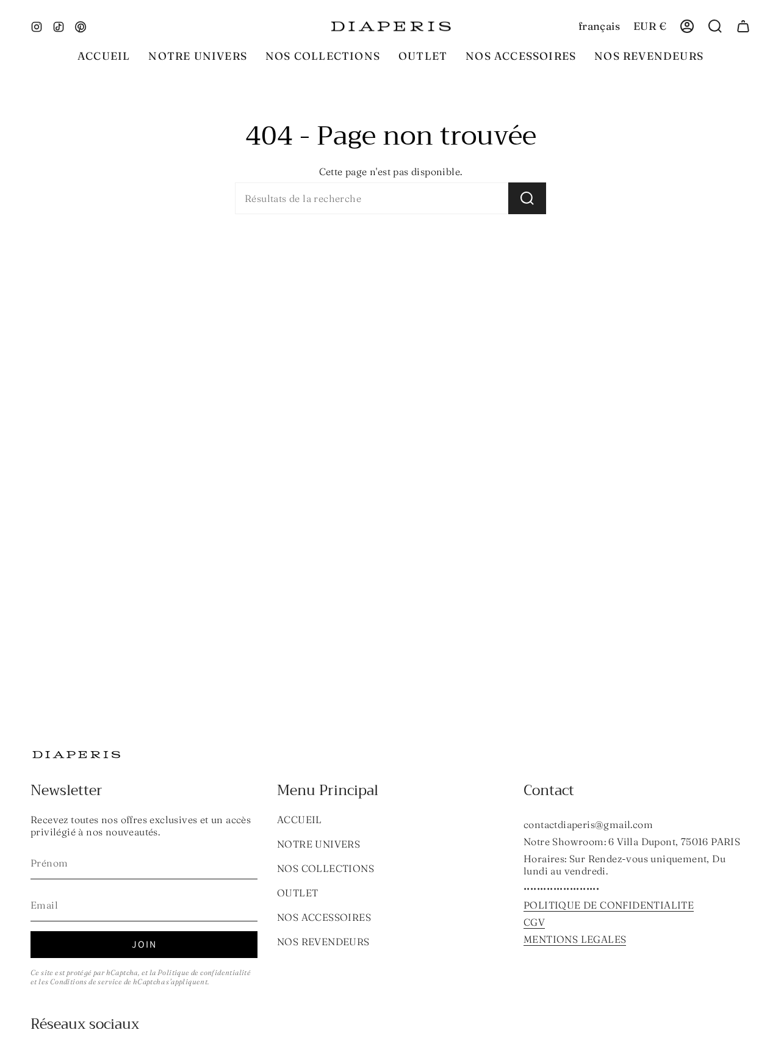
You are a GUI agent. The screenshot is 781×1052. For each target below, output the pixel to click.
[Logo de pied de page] (76, 754)
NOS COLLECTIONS (325, 868)
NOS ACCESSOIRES (324, 917)
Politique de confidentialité (204, 972)
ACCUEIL (299, 819)
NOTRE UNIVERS (318, 844)
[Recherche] (527, 198)
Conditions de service (86, 981)
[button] (322, 55)
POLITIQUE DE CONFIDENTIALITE (609, 905)
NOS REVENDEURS (323, 941)
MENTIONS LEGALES (575, 939)
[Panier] (743, 26)
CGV (534, 922)
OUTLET (297, 893)
